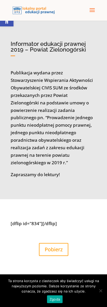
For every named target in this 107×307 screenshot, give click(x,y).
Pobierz (54, 249)
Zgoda (55, 299)
